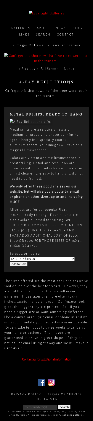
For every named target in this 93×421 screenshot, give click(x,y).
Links (24, 34)
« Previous (27, 68)
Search (43, 34)
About (43, 28)
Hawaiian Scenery (65, 45)
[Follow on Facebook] (41, 383)
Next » (69, 68)
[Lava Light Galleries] (46, 13)
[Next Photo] (46, 61)
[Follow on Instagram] (51, 383)
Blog (77, 28)
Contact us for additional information (46, 359)
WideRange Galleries (71, 415)
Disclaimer (46, 399)
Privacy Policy (26, 394)
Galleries (20, 28)
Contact (65, 34)
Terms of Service (65, 394)
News (61, 28)
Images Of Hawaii (30, 45)
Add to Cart (18, 264)
